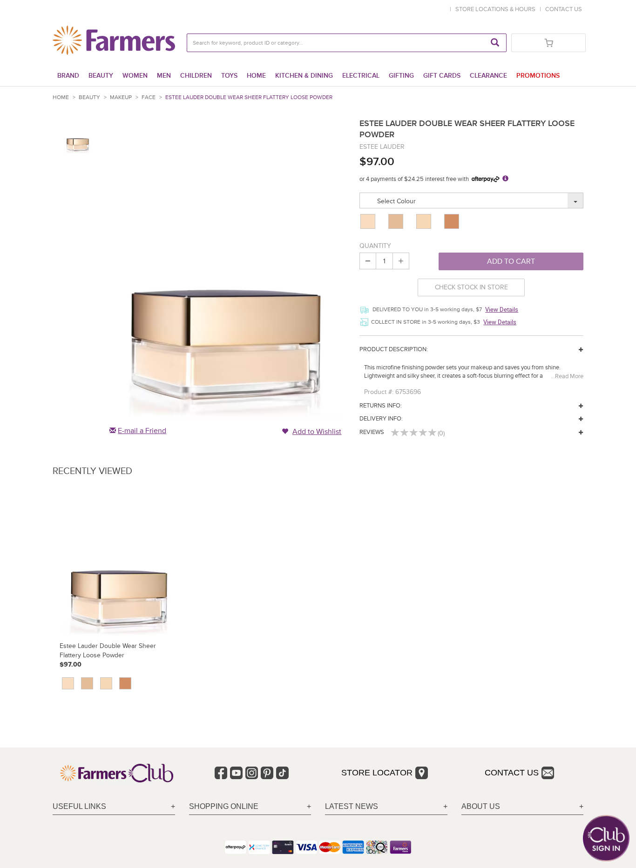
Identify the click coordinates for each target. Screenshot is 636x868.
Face (149, 97)
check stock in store (471, 287)
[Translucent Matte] (368, 221)
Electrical (360, 76)
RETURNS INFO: (380, 405)
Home (256, 76)
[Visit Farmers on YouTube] (236, 773)
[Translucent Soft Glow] (424, 221)
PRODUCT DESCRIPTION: (393, 349)
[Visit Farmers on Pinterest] (267, 773)
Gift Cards (441, 76)
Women (135, 76)
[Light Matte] (396, 221)
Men (164, 76)
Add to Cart (511, 261)
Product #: (378, 392)
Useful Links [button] (79, 806)
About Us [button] (480, 806)
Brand (68, 76)
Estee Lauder (382, 147)
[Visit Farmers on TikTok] (282, 773)
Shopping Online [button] (223, 806)
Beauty (100, 76)
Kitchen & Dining (304, 76)
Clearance (488, 76)
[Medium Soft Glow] (452, 221)
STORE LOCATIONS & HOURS (496, 9)
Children (196, 76)
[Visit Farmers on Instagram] (251, 773)
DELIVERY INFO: (381, 418)
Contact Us (512, 772)
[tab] (114, 807)
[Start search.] (495, 42)
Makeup (121, 97)
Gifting (401, 76)
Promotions (538, 76)
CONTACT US (563, 9)
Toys (229, 76)
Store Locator (377, 772)
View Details (501, 309)
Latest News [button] (351, 806)
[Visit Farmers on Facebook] (221, 773)
